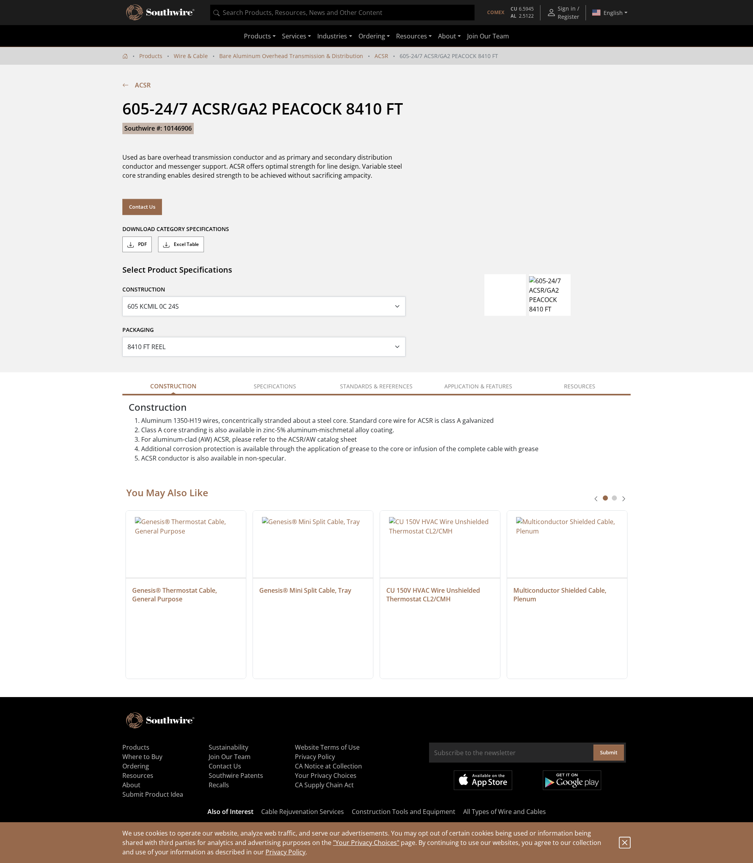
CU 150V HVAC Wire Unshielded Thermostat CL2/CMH (434, 594)
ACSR (381, 56)
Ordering (135, 766)
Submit (608, 752)
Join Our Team (488, 36)
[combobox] (342, 12)
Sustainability (228, 747)
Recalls (219, 785)
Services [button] (294, 36)
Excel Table (186, 244)
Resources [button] (411, 36)
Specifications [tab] (275, 386)
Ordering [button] (371, 36)
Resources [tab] (579, 386)
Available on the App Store (483, 780)
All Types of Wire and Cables (504, 811)
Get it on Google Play (572, 780)
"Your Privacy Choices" (366, 842)
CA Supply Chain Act (324, 785)
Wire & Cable (191, 56)
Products (150, 56)
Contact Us (142, 206)
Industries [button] (332, 36)
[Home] (125, 56)
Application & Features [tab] (478, 386)
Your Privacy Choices (325, 775)
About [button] (447, 36)
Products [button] (257, 36)
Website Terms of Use (327, 747)
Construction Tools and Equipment (403, 811)
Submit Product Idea (152, 794)
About (131, 785)
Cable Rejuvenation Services (302, 811)
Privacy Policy (286, 852)
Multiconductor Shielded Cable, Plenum (560, 594)
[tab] (605, 498)
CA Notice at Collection (328, 766)
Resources (137, 775)
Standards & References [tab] (376, 386)
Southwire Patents (236, 775)
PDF (142, 244)
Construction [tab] (173, 386)
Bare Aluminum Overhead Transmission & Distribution (291, 56)
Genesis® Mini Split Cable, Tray (305, 590)
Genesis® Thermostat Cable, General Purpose (175, 594)
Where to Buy (142, 756)
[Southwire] (160, 12)
